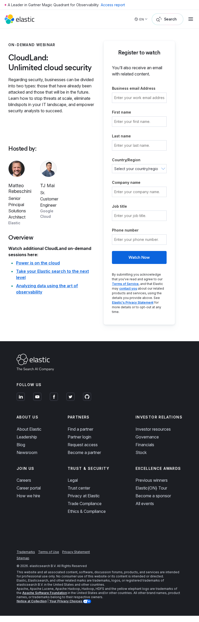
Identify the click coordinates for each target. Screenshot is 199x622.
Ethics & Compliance (87, 511)
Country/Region (126, 160)
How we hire (28, 495)
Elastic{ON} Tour (151, 488)
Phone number (125, 230)
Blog (21, 444)
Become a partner (84, 452)
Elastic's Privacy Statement (132, 302)
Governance (147, 436)
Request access (83, 444)
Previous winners (152, 480)
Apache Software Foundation (44, 593)
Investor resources (153, 429)
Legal (73, 480)
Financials (145, 444)
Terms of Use (48, 552)
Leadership (27, 436)
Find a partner (80, 429)
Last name (121, 136)
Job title (119, 206)
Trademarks (26, 552)
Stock (141, 452)
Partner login (79, 436)
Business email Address (133, 88)
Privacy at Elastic (84, 495)
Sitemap (23, 558)
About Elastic (29, 429)
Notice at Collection (32, 601)
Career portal (29, 488)
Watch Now (139, 257)
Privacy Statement (76, 552)
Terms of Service (125, 284)
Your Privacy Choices (66, 601)
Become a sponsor (153, 495)
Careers (24, 480)
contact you (128, 288)
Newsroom (27, 452)
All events (145, 503)
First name (121, 112)
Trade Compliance (85, 503)
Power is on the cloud (38, 262)
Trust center (79, 488)
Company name (126, 182)
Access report (113, 5)
